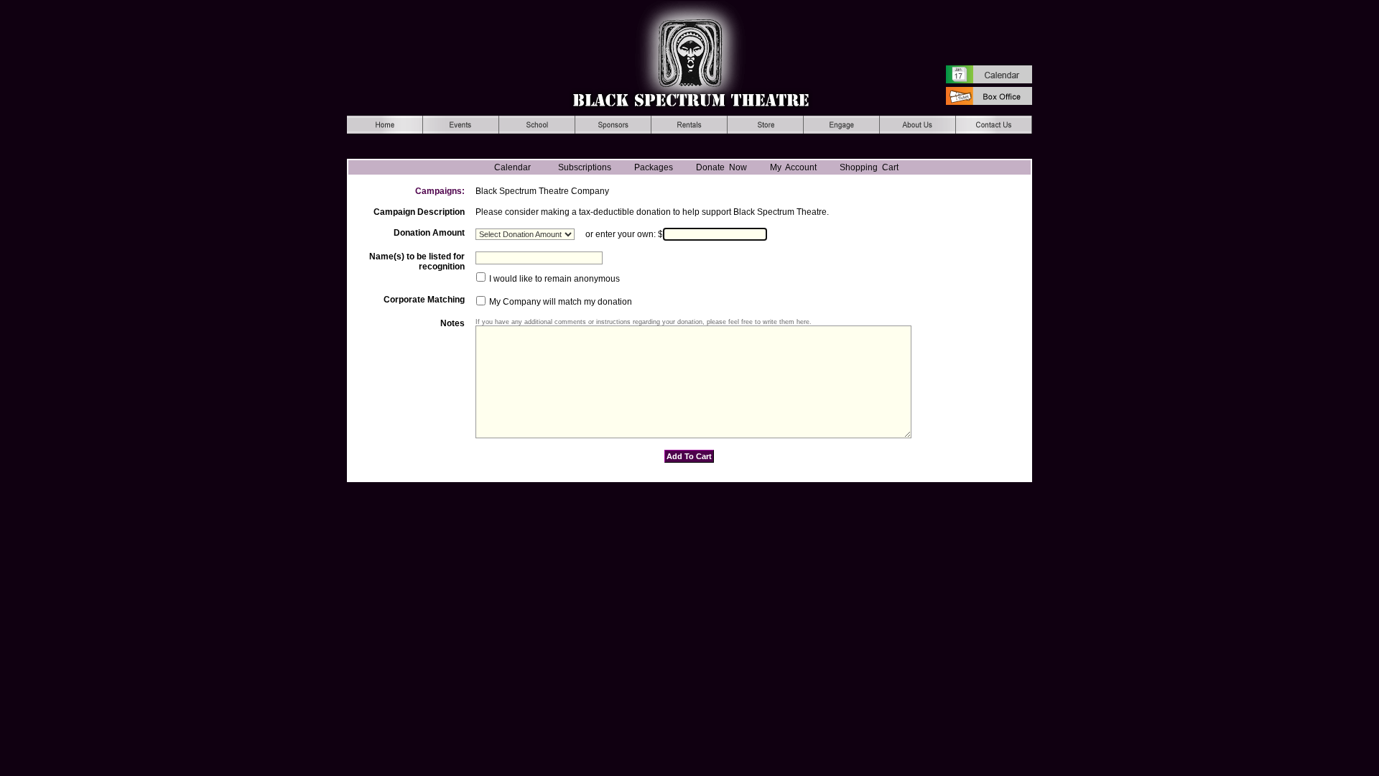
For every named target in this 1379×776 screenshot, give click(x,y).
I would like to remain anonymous (553, 279)
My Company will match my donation (559, 302)
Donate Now (721, 167)
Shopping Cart (869, 167)
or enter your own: (620, 234)
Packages (653, 167)
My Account (791, 167)
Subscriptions (584, 167)
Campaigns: (440, 191)
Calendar (512, 167)
